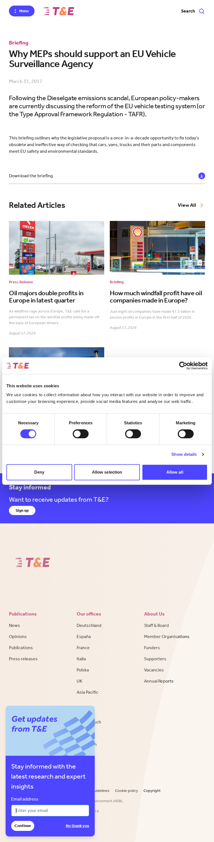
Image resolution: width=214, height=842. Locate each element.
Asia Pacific (87, 692)
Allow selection (107, 472)
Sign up (22, 510)
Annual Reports (159, 681)
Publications (21, 647)
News (14, 625)
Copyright (152, 790)
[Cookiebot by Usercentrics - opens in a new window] (183, 365)
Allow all (174, 472)
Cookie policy (126, 790)
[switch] (81, 433)
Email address (24, 799)
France (83, 647)
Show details (184, 454)
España (84, 636)
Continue (22, 825)
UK (79, 681)
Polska (83, 670)
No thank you (77, 825)
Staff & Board (156, 625)
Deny (39, 472)
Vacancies (154, 670)
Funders (152, 647)
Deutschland (89, 625)
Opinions (18, 636)
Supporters (155, 658)
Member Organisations (166, 636)
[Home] (58, 11)
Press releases (23, 658)
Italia (81, 658)
